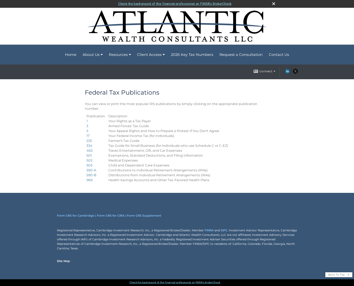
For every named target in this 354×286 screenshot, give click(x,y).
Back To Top (337, 274)
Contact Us (279, 54)
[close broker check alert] (273, 3)
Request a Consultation (241, 54)
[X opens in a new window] (295, 73)
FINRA (209, 230)
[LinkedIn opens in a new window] (287, 73)
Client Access (149, 54)
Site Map (63, 261)
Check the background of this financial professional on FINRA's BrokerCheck (174, 4)
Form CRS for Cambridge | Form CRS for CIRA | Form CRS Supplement (109, 215)
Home (70, 54)
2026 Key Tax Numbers (192, 54)
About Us (91, 54)
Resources (118, 54)
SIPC (224, 230)
